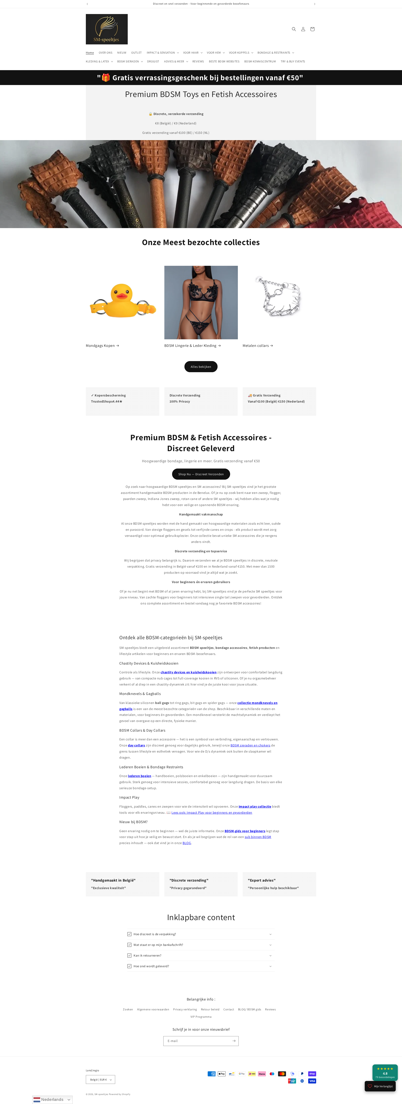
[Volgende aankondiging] (314, 4)
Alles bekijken (201, 366)
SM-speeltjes (101, 1094)
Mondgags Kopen (100, 345)
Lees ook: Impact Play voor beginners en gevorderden (211, 812)
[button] (162, 52)
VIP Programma (201, 1017)
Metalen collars (256, 345)
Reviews (270, 1009)
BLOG (187, 843)
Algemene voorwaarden (153, 1009)
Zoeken (128, 1009)
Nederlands (52, 1099)
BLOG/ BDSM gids (249, 1009)
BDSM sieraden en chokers (250, 745)
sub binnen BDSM (258, 837)
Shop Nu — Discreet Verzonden (201, 474)
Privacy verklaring (185, 1009)
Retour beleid (210, 1009)
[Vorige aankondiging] (87, 4)
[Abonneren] (233, 1041)
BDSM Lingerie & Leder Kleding (190, 345)
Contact (228, 1009)
